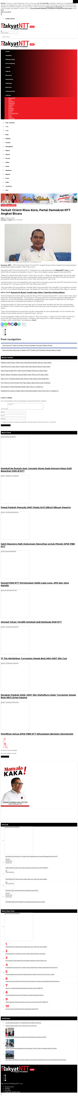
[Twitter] (5, 331)
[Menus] (1, 13)
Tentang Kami (9, 1086)
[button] (75, 1)
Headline (4, 220)
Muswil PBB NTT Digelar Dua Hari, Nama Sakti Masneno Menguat (25, 953)
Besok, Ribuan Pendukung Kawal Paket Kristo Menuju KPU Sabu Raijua (24, 374)
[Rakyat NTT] (18, 26)
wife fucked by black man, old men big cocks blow (21, 1025)
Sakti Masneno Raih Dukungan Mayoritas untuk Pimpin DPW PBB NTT (27, 867)
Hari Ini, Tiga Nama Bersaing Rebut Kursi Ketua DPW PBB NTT (24, 988)
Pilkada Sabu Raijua (9, 205)
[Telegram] (12, 324)
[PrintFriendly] (19, 324)
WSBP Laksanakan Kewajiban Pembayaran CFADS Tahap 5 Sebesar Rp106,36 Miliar (31, 1048)
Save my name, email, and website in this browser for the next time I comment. (29, 422)
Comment (4, 409)
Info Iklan (8, 1090)
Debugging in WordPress (54, 7)
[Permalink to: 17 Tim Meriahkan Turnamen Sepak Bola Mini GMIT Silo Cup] (15, 640)
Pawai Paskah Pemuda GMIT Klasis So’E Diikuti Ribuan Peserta (36, 507)
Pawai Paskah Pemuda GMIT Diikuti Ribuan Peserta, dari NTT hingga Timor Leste (30, 974)
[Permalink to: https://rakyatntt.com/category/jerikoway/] (11, 1018)
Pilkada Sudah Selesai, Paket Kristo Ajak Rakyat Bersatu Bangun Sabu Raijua (26, 362)
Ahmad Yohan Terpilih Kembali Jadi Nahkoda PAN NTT (31, 622)
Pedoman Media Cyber (12, 1092)
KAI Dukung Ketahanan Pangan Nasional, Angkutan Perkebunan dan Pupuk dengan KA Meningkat (36, 1059)
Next (6, 747)
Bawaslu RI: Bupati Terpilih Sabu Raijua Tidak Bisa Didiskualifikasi (38, 292)
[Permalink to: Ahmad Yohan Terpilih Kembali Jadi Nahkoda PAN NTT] (15, 603)
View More (5, 756)
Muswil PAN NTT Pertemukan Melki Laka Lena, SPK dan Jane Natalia (26, 879)
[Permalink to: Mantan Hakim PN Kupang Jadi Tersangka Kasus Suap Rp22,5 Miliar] (10, 1032)
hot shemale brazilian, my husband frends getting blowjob (23, 1022)
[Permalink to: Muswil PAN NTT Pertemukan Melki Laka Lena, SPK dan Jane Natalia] (15, 564)
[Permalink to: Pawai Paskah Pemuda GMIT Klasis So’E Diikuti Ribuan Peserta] (15, 489)
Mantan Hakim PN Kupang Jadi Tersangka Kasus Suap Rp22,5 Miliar (26, 1037)
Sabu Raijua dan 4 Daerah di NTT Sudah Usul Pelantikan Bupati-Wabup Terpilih (31, 350)
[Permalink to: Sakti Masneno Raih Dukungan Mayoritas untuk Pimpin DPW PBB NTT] (15, 525)
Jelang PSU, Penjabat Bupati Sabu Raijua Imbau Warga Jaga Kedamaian (25, 379)
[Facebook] (2, 324)
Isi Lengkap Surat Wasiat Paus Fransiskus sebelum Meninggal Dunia (26, 960)
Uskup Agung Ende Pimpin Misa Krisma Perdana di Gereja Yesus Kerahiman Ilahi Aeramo (33, 981)
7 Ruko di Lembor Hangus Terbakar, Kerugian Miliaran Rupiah (27, 345)
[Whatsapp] (5, 324)
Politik (9, 220)
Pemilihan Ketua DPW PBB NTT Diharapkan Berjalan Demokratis (37, 734)
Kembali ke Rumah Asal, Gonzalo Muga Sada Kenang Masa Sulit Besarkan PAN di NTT (32, 856)
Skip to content (6, 12)
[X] (15, 324)
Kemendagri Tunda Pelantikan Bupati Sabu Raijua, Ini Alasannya (22, 387)
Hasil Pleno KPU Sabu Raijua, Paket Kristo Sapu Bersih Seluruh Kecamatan (25, 366)
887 (6, 745)
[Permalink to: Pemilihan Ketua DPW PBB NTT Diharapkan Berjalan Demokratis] (15, 715)
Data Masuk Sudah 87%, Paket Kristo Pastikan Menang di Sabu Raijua (24, 370)
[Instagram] (9, 324)
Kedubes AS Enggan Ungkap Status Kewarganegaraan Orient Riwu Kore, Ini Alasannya (29, 391)
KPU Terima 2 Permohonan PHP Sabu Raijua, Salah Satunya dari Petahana (25, 383)
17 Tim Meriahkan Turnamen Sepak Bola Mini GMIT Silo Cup (34, 658)
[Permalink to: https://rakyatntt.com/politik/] (9, 825)
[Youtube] (5, 335)
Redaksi (7, 1088)
